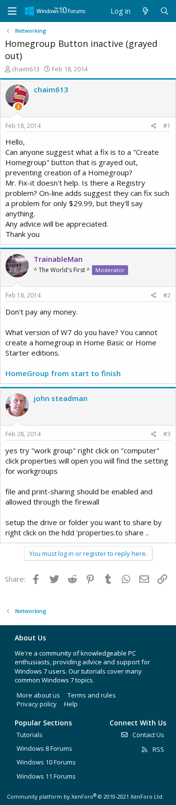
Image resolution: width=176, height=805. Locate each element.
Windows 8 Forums (44, 748)
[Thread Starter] (18, 107)
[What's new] (144, 11)
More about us (38, 695)
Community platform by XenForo (85, 796)
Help (71, 703)
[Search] (164, 11)
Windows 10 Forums (46, 762)
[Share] (154, 126)
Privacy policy (37, 703)
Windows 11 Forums (46, 776)
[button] (12, 11)
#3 (167, 434)
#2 (167, 295)
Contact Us (147, 734)
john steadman (61, 398)
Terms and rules (91, 695)
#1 (167, 126)
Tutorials (30, 734)
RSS (157, 749)
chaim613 (26, 68)
